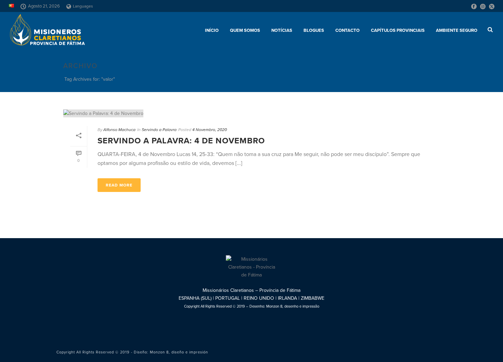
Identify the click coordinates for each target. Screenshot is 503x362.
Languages (83, 6)
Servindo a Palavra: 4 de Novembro (181, 141)
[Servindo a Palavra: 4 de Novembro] (251, 113)
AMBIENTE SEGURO (456, 30)
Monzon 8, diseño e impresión (179, 352)
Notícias (281, 30)
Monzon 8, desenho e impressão (292, 306)
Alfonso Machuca (119, 129)
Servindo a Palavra (159, 129)
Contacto (347, 30)
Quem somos (245, 30)
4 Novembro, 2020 (209, 129)
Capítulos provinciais (398, 30)
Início (212, 30)
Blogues (314, 30)
